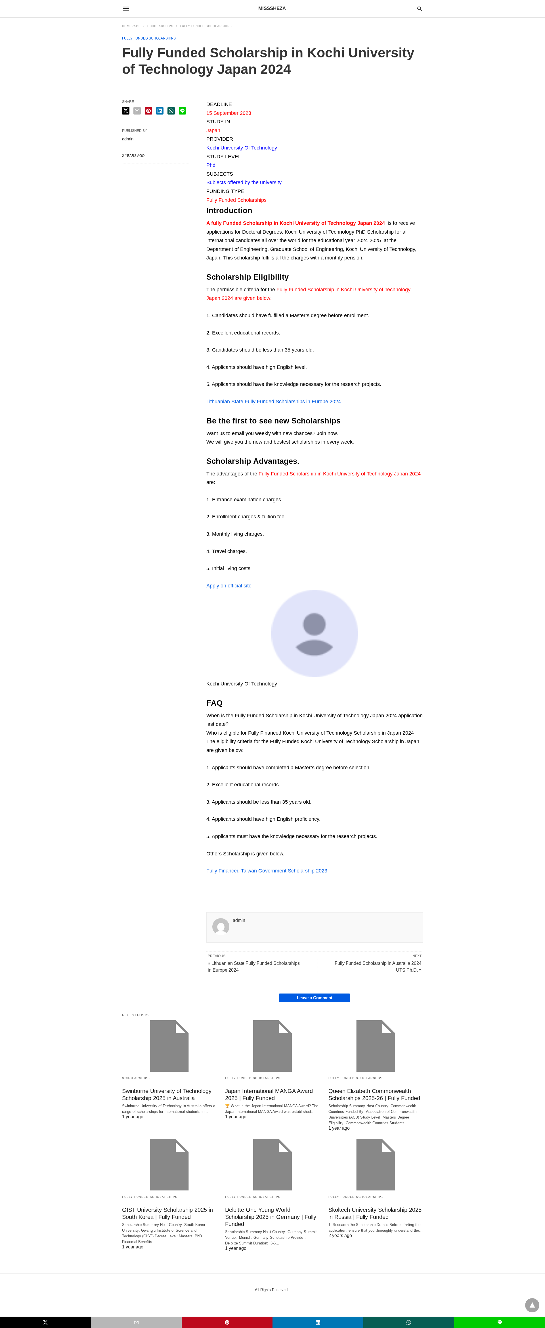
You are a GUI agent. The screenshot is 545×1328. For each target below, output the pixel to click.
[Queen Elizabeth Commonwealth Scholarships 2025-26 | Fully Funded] (375, 1046)
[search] (419, 8)
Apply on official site (228, 586)
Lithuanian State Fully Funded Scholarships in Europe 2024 (273, 401)
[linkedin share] (160, 111)
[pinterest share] (148, 111)
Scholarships (160, 26)
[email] (136, 1322)
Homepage (131, 26)
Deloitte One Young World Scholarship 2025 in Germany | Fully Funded (270, 1217)
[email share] (137, 111)
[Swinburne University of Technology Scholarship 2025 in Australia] (169, 1046)
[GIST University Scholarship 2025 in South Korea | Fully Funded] (169, 1164)
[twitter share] (125, 111)
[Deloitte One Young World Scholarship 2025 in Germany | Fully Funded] (272, 1164)
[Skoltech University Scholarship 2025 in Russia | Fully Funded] (375, 1164)
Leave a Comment (314, 997)
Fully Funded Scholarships (206, 26)
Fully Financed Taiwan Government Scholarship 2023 (266, 871)
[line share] (182, 111)
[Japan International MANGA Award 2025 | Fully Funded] (272, 1046)
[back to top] (532, 1305)
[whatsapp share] (171, 111)
